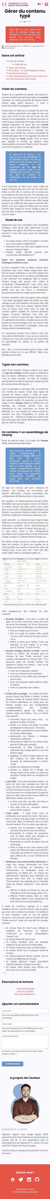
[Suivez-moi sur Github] (37, 1179)
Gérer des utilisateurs (25, 994)
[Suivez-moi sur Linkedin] (29, 1179)
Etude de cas (21, 64)
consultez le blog (27, 39)
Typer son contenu (17, 68)
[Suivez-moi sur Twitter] (21, 1179)
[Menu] (46, 3)
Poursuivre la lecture (17, 73)
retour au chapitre (25, 991)
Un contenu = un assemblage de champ (26, 70)
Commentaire (12, 1064)
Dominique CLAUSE (17, 3)
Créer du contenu (16, 61)
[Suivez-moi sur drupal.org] (13, 1179)
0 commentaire (9, 48)
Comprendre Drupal (25, 988)
